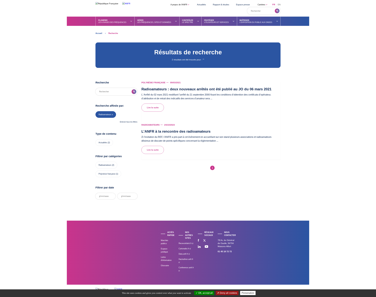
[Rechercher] (277, 11)
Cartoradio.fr (184, 249)
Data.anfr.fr (184, 254)
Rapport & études (221, 4)
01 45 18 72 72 (225, 251)
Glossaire (165, 265)
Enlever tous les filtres (128, 122)
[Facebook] (198, 240)
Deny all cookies (228, 293)
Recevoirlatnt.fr (185, 243)
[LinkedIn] (199, 246)
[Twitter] (204, 240)
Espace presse (243, 4)
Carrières (262, 5)
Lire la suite (153, 107)
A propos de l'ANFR (179, 5)
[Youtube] (206, 246)
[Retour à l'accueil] (126, 3)
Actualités (201, 4)
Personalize (248, 293)
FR (273, 4)
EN (279, 4)
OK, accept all (205, 293)
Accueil (98, 33)
